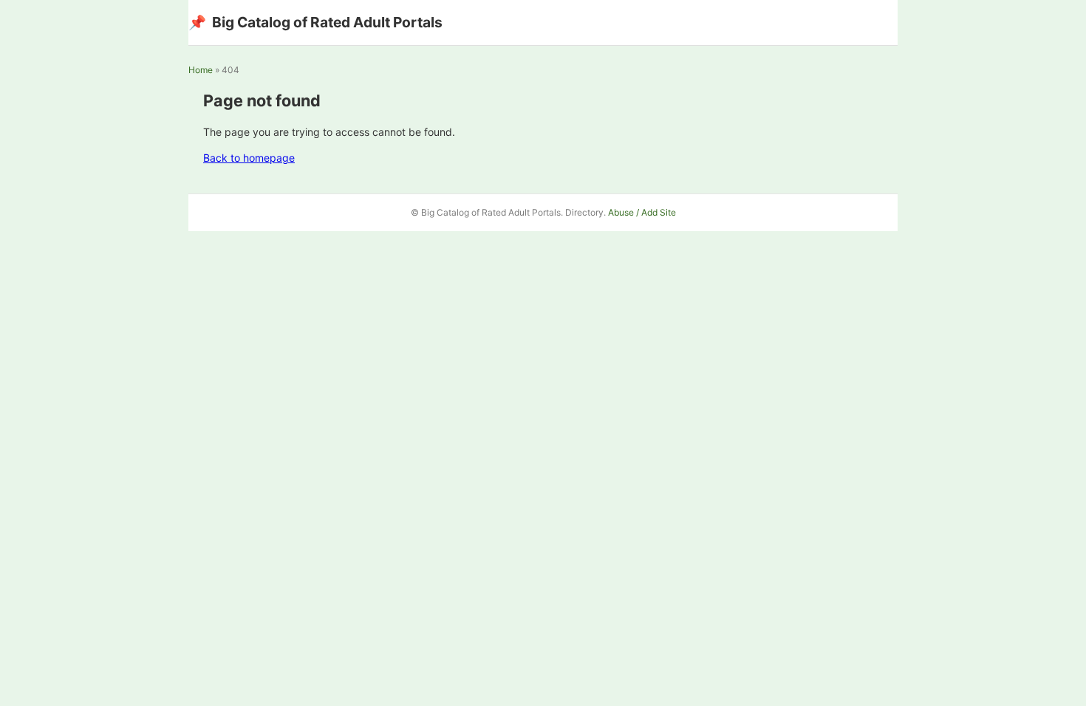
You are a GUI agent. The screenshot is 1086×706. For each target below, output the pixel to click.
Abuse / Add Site (642, 212)
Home (200, 69)
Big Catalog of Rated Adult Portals (315, 22)
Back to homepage (249, 157)
